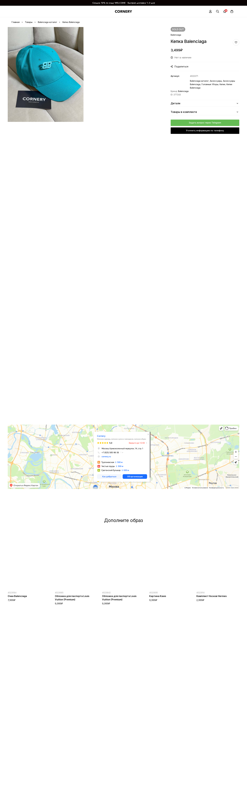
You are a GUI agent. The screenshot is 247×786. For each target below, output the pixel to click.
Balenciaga (176, 35)
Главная (15, 22)
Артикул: (175, 76)
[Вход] (210, 11)
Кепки (222, 84)
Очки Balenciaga (17, 596)
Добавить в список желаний (236, 42)
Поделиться (181, 66)
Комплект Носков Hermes (211, 596)
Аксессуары (216, 81)
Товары (28, 22)
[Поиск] (217, 11)
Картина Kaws (157, 596)
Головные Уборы (210, 84)
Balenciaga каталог (47, 22)
